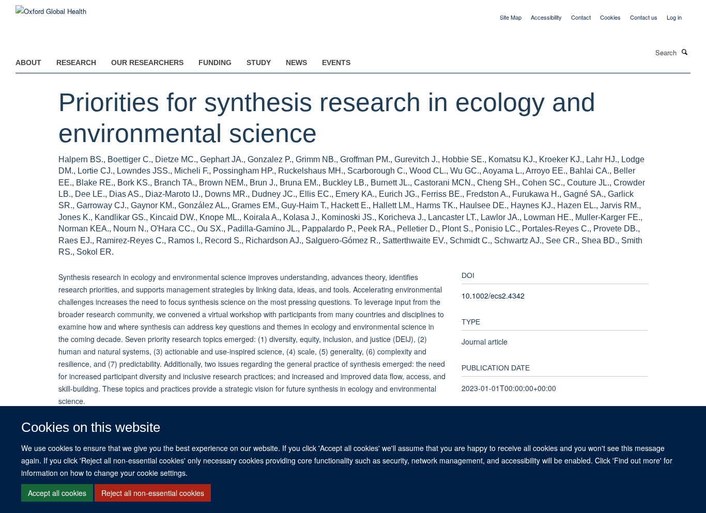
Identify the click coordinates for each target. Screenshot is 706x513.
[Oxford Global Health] (51, 7)
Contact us (643, 17)
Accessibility (546, 17)
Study (259, 62)
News (296, 62)
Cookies (610, 17)
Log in (674, 17)
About (28, 62)
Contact (581, 17)
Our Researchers (147, 62)
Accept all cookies (57, 493)
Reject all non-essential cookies (152, 493)
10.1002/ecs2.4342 (493, 295)
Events (336, 62)
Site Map (510, 17)
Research (76, 62)
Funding (215, 62)
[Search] (684, 51)
